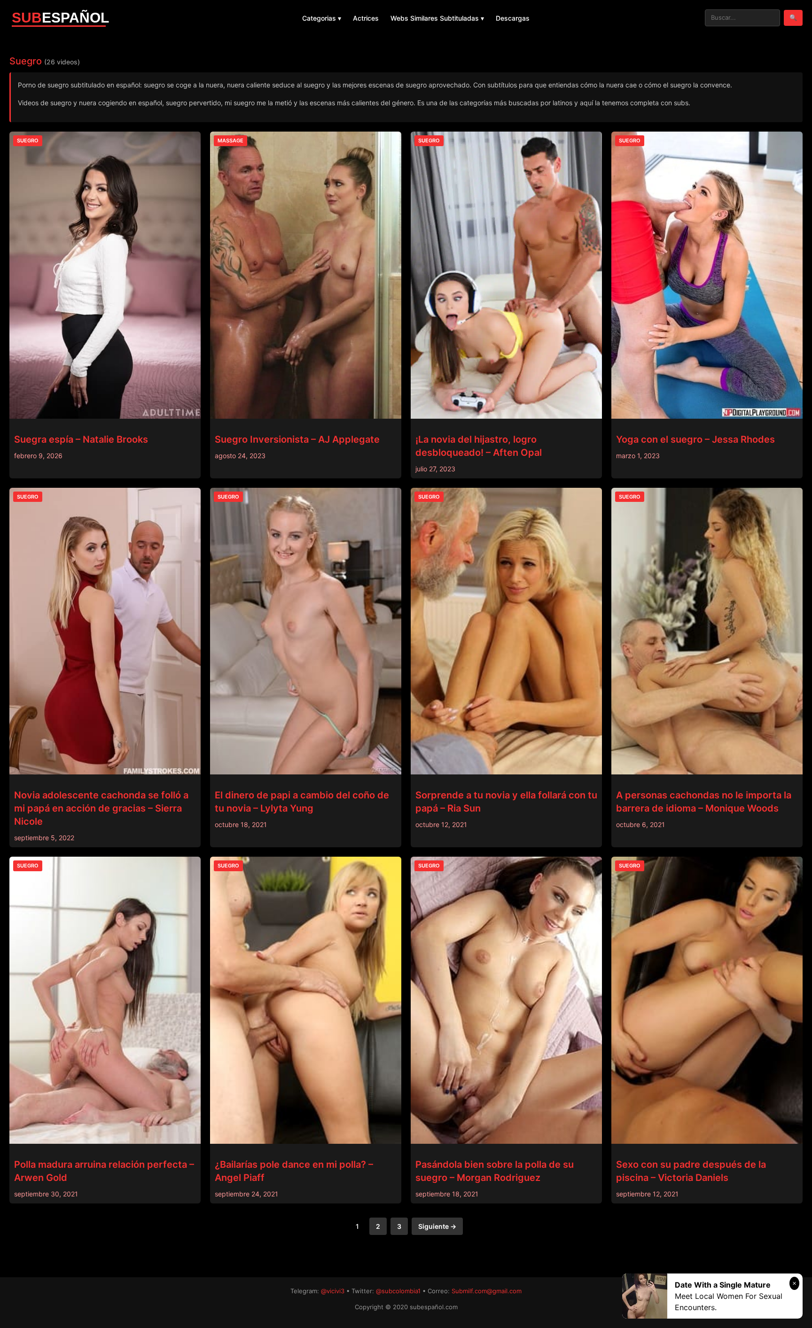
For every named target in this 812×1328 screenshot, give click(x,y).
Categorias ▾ (321, 18)
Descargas (513, 18)
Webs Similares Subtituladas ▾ (437, 18)
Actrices (366, 18)
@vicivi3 (332, 1291)
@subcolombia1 (398, 1291)
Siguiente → (437, 1226)
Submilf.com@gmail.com (487, 1291)
